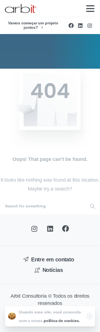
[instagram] (89, 25)
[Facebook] (71, 25)
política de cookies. (62, 320)
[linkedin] (80, 25)
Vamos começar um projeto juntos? (33, 25)
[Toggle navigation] (90, 8)
